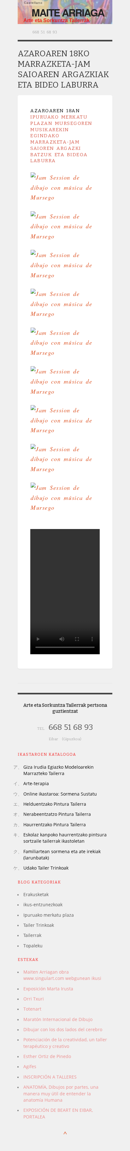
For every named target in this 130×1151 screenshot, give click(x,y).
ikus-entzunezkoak (42, 905)
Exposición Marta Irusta (48, 989)
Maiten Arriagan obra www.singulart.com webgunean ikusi (62, 975)
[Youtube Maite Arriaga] (108, 32)
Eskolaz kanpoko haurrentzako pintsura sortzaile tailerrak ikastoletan (65, 838)
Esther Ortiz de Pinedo (47, 1056)
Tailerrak (32, 935)
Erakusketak (36, 894)
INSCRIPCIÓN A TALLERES (50, 1077)
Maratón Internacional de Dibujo (57, 1019)
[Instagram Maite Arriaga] (100, 32)
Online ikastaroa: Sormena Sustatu (60, 794)
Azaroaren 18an (55, 111)
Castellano (33, 2)
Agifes (29, 1066)
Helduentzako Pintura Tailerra (54, 804)
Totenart (32, 1009)
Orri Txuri (33, 999)
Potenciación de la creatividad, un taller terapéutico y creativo (65, 1043)
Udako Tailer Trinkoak (45, 868)
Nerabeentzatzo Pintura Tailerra (57, 814)
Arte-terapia (36, 783)
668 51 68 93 (44, 32)
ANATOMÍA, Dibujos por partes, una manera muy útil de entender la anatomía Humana (60, 1093)
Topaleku (33, 946)
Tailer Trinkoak (38, 925)
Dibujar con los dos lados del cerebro (62, 1029)
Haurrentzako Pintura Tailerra (54, 825)
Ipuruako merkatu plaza (48, 915)
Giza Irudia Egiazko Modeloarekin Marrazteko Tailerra (58, 770)
